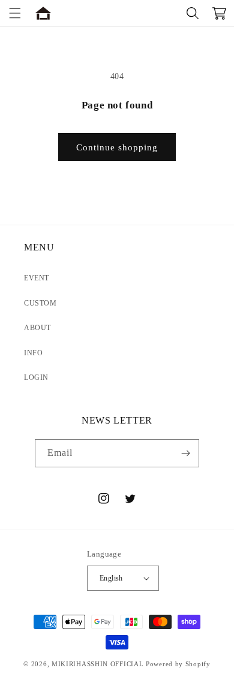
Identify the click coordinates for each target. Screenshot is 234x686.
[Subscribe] (185, 453)
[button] (15, 13)
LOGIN (36, 377)
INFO (33, 353)
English (111, 578)
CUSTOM (40, 303)
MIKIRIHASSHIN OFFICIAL (97, 663)
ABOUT (37, 328)
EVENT (36, 278)
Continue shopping (117, 147)
